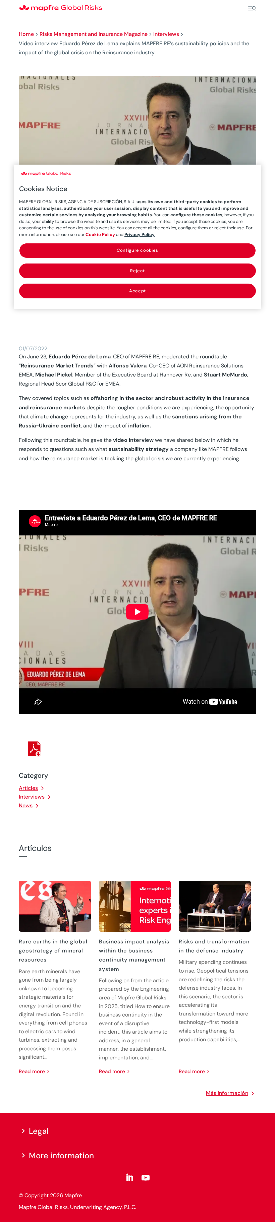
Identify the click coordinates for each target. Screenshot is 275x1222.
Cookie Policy (100, 234)
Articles (28, 788)
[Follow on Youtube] (146, 1178)
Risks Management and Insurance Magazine (94, 34)
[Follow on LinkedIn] (129, 1178)
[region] (137, 237)
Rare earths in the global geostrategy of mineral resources (53, 950)
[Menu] (252, 8)
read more (32, 1071)
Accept (137, 291)
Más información (227, 1093)
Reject (137, 271)
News (26, 805)
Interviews (166, 34)
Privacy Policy (139, 234)
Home (26, 34)
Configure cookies (137, 250)
